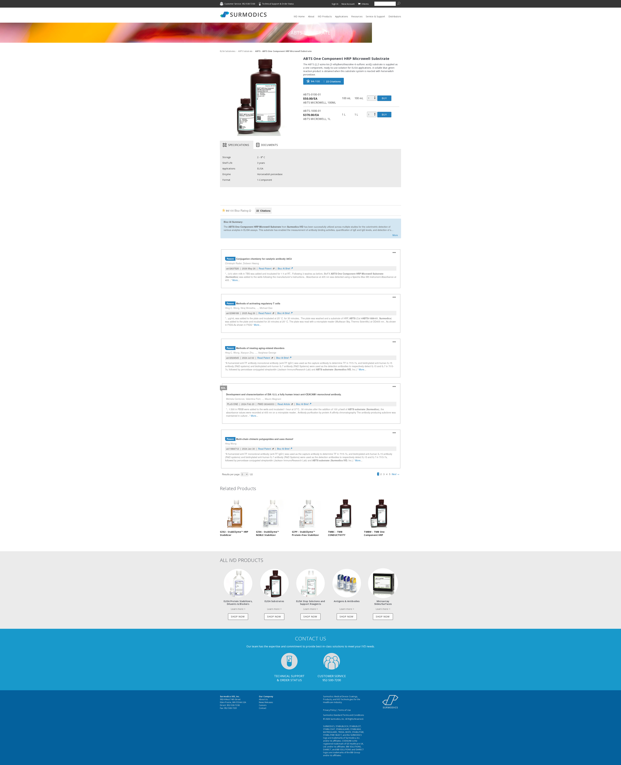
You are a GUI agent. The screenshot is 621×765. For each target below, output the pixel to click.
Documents (269, 145)
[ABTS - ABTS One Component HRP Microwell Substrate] (259, 97)
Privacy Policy (329, 710)
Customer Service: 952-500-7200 (239, 3)
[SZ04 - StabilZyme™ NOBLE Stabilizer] (271, 513)
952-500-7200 (331, 680)
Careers (262, 705)
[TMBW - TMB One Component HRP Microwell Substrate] (379, 513)
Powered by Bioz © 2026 (231, 200)
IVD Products (325, 16)
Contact (262, 708)
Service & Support (375, 16)
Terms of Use (344, 710)
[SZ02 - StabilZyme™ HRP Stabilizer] (235, 513)
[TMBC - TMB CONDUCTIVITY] (343, 513)
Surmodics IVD (244, 14)
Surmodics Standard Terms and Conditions (343, 715)
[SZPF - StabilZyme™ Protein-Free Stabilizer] (307, 513)
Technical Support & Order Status (278, 3)
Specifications (238, 145)
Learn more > (238, 608)
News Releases (266, 702)
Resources (357, 16)
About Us (263, 699)
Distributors (394, 16)
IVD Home (299, 16)
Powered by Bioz (228, 195)
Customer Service (332, 676)
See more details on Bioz (389, 199)
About (311, 16)
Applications (341, 16)
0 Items (365, 3)
